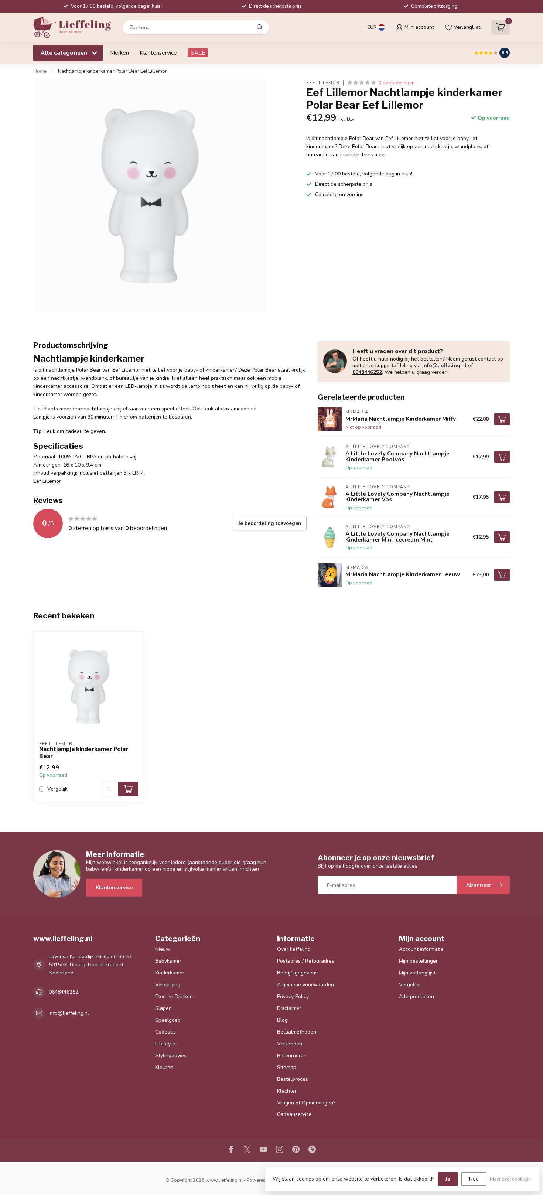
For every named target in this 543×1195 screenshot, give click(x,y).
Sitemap (286, 1067)
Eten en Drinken (174, 996)
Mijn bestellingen (419, 960)
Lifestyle (165, 1043)
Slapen (163, 1008)
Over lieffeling (294, 949)
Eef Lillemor (322, 83)
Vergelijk (57, 789)
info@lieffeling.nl (444, 365)
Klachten (287, 1091)
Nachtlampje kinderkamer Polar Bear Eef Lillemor (112, 71)
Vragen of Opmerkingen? (306, 1102)
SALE (198, 53)
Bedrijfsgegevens (297, 972)
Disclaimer (289, 1008)
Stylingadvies (171, 1055)
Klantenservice (158, 53)
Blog (282, 1020)
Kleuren (164, 1067)
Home (40, 71)
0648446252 (367, 372)
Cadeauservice (294, 1114)
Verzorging (167, 984)
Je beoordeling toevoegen (269, 523)
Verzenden (289, 1043)
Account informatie (421, 949)
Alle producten (416, 996)
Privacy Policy (293, 996)
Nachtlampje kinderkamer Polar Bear (83, 752)
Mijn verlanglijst (417, 972)
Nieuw (162, 949)
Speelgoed (168, 1020)
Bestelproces (292, 1079)
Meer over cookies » (511, 1179)
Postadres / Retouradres (305, 960)
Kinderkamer (169, 972)
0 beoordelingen (396, 82)
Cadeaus (165, 1031)
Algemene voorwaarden (305, 984)
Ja (447, 1178)
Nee (474, 1178)
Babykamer (168, 960)
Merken (119, 53)
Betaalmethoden (296, 1031)
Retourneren (292, 1055)
